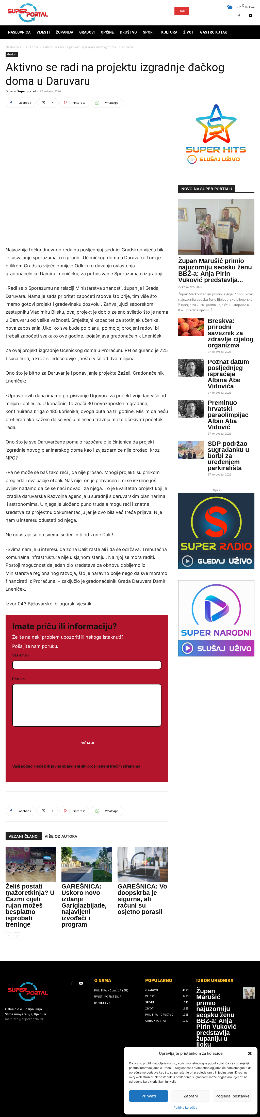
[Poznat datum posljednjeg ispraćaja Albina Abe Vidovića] (191, 368)
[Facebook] (239, 15)
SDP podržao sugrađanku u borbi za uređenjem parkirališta (228, 455)
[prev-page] (9, 935)
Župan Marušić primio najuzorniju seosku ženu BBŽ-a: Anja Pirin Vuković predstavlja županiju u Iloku (216, 1017)
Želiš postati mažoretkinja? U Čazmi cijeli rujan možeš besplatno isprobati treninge (30, 905)
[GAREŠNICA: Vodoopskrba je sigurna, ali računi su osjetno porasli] (143, 864)
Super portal (26, 91)
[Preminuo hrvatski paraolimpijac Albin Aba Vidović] (191, 409)
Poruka (18, 679)
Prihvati (148, 1096)
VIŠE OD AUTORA (61, 836)
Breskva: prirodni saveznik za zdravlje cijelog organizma (230, 333)
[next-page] (17, 935)
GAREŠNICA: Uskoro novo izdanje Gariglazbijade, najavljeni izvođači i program (84, 905)
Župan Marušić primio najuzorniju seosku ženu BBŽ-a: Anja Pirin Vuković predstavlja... (215, 270)
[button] (249, 1053)
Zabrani (191, 1096)
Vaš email (20, 655)
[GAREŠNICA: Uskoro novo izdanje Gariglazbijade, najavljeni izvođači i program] (86, 864)
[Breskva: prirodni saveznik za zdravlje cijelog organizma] (191, 327)
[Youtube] (250, 15)
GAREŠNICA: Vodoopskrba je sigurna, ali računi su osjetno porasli (142, 899)
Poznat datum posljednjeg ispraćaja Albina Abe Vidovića (228, 374)
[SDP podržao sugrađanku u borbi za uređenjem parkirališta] (191, 450)
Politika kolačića (185, 1107)
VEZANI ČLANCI (24, 836)
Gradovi (32, 47)
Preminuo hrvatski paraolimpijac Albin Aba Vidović (228, 415)
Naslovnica (13, 47)
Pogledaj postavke (233, 1096)
